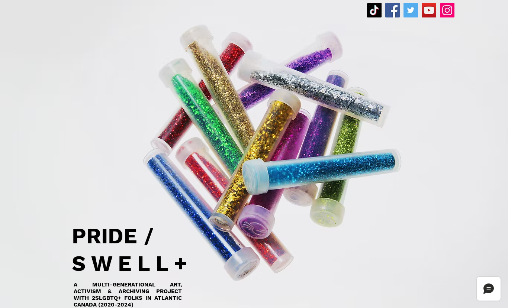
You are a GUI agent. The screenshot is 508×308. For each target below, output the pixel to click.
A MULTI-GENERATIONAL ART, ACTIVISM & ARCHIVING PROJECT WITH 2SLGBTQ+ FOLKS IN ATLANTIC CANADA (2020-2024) (128, 294)
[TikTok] (374, 10)
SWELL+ (132, 263)
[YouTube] (429, 10)
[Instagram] (447, 10)
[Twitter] (410, 10)
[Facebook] (392, 10)
